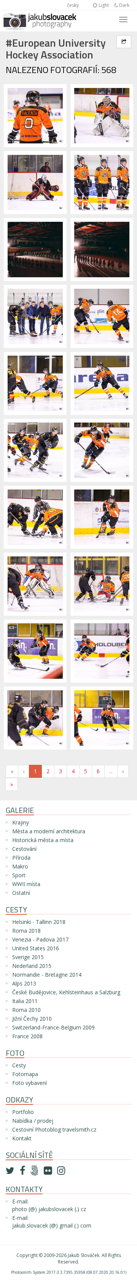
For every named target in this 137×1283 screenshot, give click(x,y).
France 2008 (27, 1036)
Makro (20, 866)
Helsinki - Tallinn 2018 (38, 921)
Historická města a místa (42, 840)
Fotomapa (25, 1074)
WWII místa (26, 884)
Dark (123, 5)
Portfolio (23, 1112)
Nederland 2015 (31, 965)
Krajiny (20, 822)
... (111, 771)
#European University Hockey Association (56, 48)
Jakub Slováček (83, 1255)
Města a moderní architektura (48, 831)
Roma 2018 (26, 930)
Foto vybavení (29, 1082)
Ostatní (21, 892)
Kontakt (22, 1138)
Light (103, 5)
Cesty (19, 1065)
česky (73, 5)
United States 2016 (35, 948)
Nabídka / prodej (32, 1120)
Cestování (24, 848)
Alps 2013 (24, 983)
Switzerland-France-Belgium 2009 (53, 1027)
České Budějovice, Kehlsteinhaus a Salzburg (66, 992)
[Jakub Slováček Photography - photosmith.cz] (40, 19)
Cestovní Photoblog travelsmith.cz (54, 1129)
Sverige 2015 (28, 957)
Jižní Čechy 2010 (32, 1018)
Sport (18, 875)
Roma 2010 (26, 1009)
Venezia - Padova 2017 (40, 939)
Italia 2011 (25, 1001)
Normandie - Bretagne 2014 (46, 974)
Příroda (21, 857)
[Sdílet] (123, 41)
